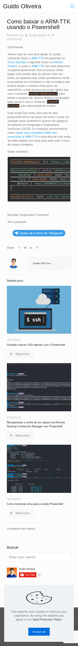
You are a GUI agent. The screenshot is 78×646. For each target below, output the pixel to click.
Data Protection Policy (47, 619)
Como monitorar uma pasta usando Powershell (35, 504)
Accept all (39, 631)
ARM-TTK (37, 58)
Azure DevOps (16, 62)
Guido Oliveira (22, 6)
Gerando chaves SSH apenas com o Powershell (36, 344)
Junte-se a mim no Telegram (41, 233)
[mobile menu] (72, 6)
